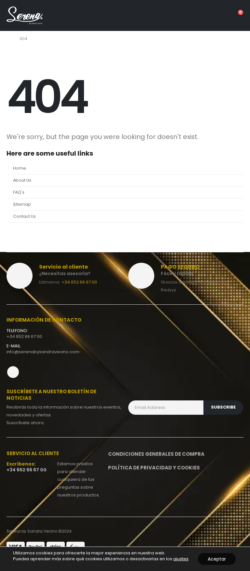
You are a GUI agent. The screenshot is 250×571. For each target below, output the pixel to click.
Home (19, 168)
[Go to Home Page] (8, 39)
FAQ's (18, 192)
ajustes (180, 559)
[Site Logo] (25, 15)
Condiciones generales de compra (156, 454)
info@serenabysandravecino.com (43, 352)
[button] (200, 15)
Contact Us (24, 216)
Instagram (13, 372)
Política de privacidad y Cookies (154, 467)
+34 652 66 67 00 (79, 282)
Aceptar (217, 559)
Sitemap (22, 204)
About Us (22, 180)
